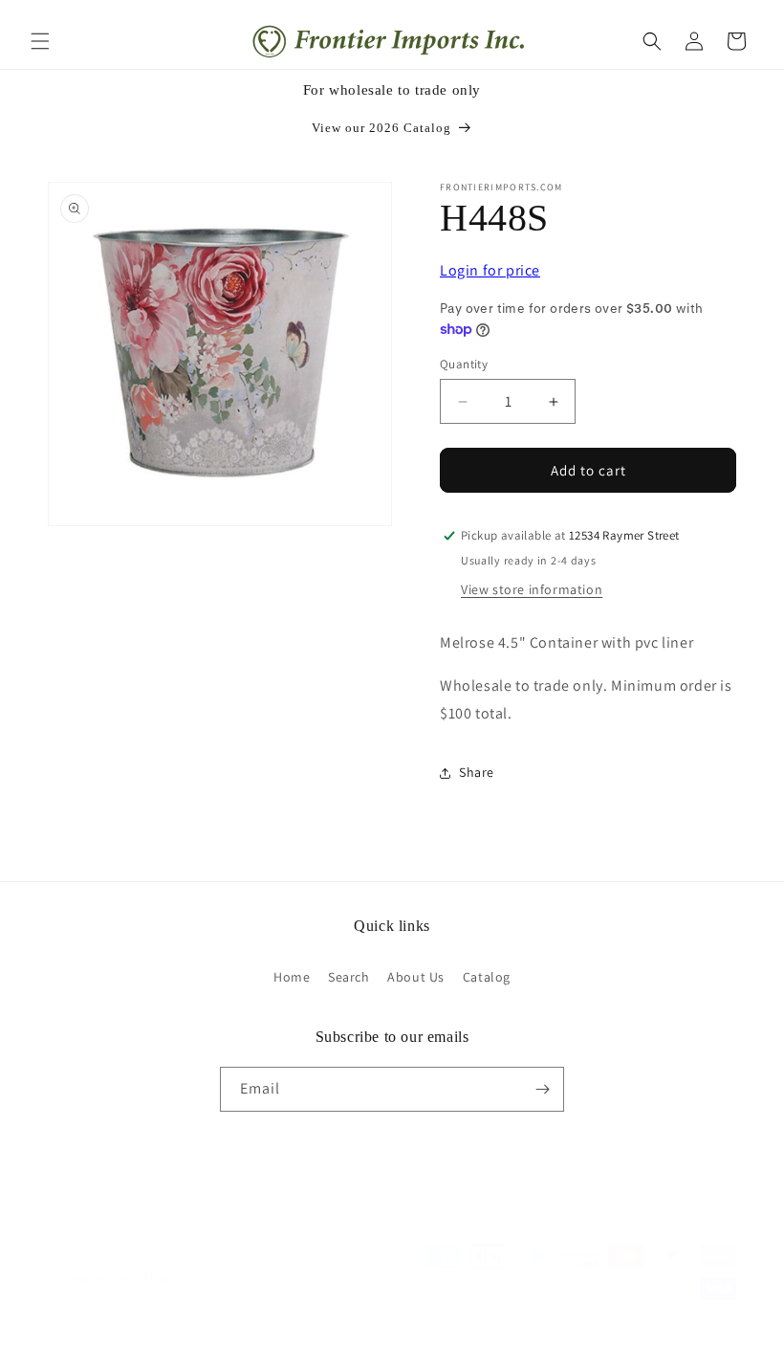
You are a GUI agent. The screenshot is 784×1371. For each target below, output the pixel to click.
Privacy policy (434, 1346)
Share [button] (476, 772)
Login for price (490, 270)
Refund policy (346, 1346)
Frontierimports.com (139, 1346)
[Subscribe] (542, 1089)
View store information (531, 589)
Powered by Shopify (244, 1346)
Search (349, 976)
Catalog (487, 976)
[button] (40, 41)
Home (291, 976)
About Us (416, 976)
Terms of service (528, 1346)
